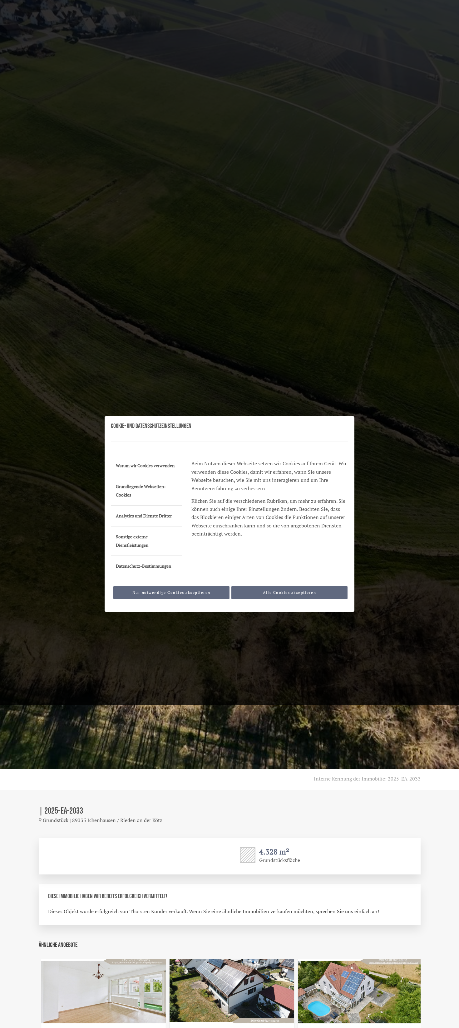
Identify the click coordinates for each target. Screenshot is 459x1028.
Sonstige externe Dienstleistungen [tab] (132, 541)
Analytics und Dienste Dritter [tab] (144, 516)
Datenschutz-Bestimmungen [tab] (143, 566)
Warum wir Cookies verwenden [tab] (145, 465)
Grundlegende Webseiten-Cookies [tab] (141, 490)
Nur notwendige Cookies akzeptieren (171, 592)
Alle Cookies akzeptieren (289, 592)
